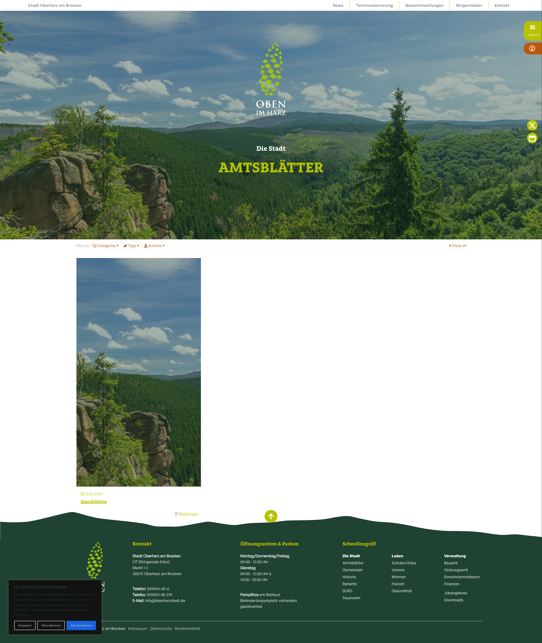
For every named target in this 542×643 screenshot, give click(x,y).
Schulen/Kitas (404, 562)
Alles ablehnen (51, 625)
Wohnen (399, 576)
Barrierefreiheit (187, 628)
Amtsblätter (94, 501)
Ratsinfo (350, 583)
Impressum (137, 628)
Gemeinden (353, 569)
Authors (155, 245)
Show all (459, 245)
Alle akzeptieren (81, 625)
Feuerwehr (352, 597)
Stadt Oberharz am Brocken (55, 5)
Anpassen (25, 625)
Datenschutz (161, 628)
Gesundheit (402, 590)
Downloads (453, 599)
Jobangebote (455, 593)
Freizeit (398, 583)
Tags (132, 245)
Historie (349, 576)
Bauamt (451, 562)
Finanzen (451, 583)
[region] (55, 607)
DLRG (347, 590)
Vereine (398, 569)
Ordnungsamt (456, 569)
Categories (106, 245)
